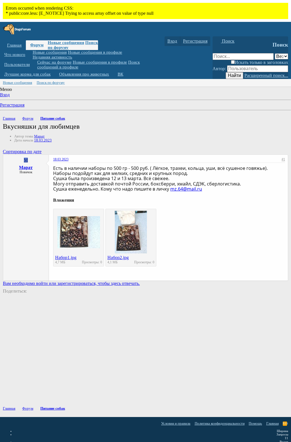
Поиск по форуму (51, 82)
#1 (283, 159)
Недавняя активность (52, 57)
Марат (39, 136)
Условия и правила (175, 423)
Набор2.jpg (118, 257)
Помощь (255, 423)
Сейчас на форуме (54, 62)
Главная (14, 45)
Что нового (14, 54)
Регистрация (12, 105)
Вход (5, 94)
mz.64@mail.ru (186, 189)
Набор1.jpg (65, 257)
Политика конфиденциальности (220, 423)
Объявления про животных (84, 74)
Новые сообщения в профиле (95, 52)
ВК (120, 74)
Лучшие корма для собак (27, 74)
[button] (29, 54)
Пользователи (17, 64)
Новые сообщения (66, 42)
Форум (36, 45)
